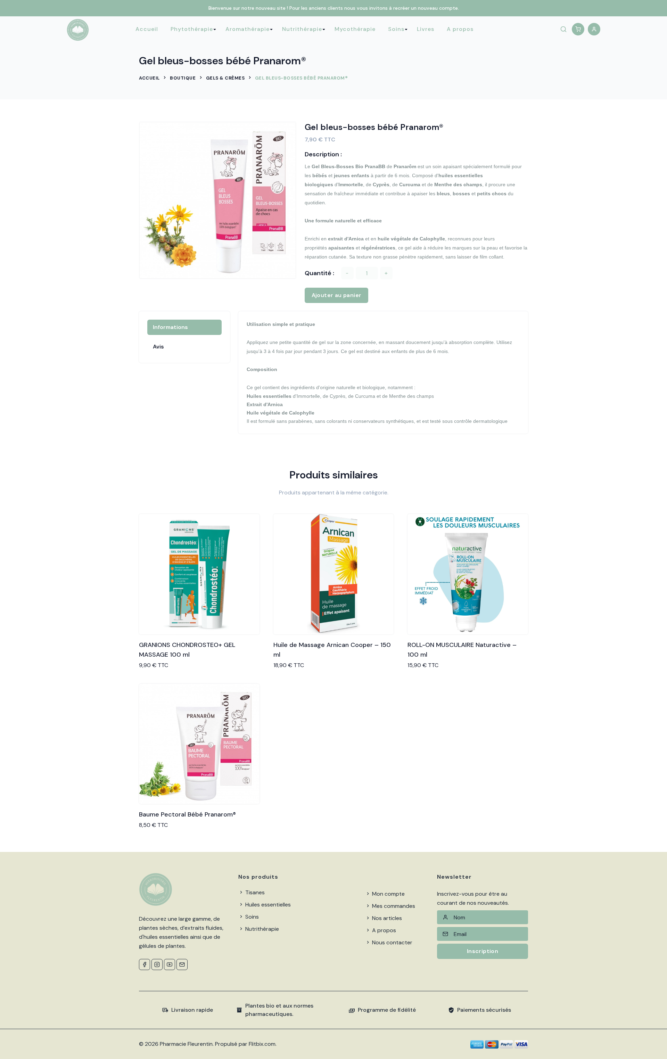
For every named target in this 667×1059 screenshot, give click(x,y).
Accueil (146, 29)
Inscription (482, 951)
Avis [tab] (158, 346)
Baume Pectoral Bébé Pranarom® (187, 814)
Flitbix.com (262, 1044)
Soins (396, 29)
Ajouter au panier (337, 295)
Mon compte (388, 893)
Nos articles (386, 918)
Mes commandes (393, 906)
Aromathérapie (247, 29)
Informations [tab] (170, 327)
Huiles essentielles (267, 904)
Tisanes (254, 892)
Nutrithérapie (302, 29)
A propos (460, 29)
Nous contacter (391, 942)
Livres (425, 29)
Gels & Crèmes (225, 78)
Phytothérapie (192, 29)
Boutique (183, 78)
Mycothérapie (355, 29)
